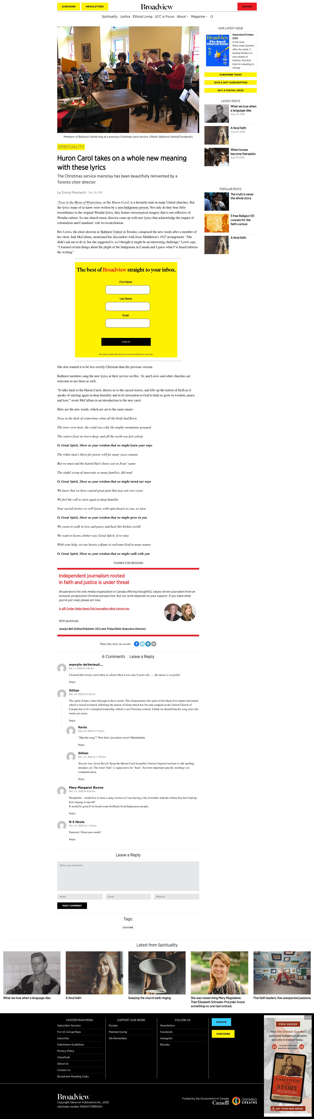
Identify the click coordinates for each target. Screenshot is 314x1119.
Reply (72, 682)
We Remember (118, 1038)
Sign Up (126, 342)
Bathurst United (111, 231)
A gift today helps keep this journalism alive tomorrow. (94, 608)
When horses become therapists (243, 152)
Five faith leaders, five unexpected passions (282, 998)
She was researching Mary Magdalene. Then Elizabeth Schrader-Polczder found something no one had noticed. (218, 1002)
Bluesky (165, 1044)
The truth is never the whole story (242, 196)
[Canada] (221, 1103)
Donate (113, 1025)
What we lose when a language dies (243, 108)
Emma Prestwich (74, 192)
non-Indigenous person (133, 207)
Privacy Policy (65, 1051)
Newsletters (167, 1025)
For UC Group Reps (69, 1032)
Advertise (63, 1038)
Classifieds (63, 1057)
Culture (128, 927)
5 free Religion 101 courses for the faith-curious (242, 220)
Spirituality (71, 146)
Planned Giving (118, 1032)
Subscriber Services (69, 1025)
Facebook (166, 1032)
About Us (63, 1063)
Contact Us (63, 1070)
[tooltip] (136, 644)
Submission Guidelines (70, 1044)
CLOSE (308, 1017)
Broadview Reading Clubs (73, 1076)
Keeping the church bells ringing (149, 998)
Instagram (166, 1038)
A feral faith (238, 128)
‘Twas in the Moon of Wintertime (79, 202)
